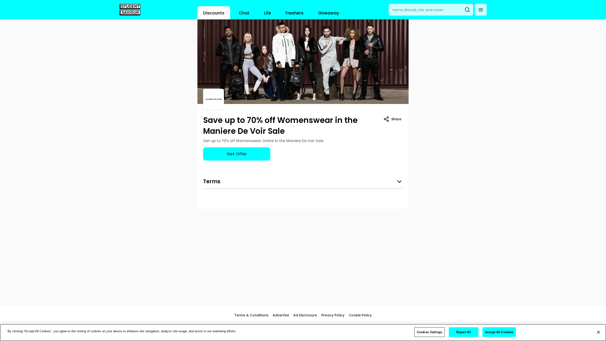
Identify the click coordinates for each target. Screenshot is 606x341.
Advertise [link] (281, 315)
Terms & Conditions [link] (251, 315)
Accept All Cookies (499, 332)
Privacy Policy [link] (332, 315)
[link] (130, 10)
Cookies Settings (429, 332)
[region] (303, 332)
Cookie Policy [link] (360, 315)
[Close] (598, 332)
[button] (481, 10)
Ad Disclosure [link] (305, 315)
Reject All (463, 332)
